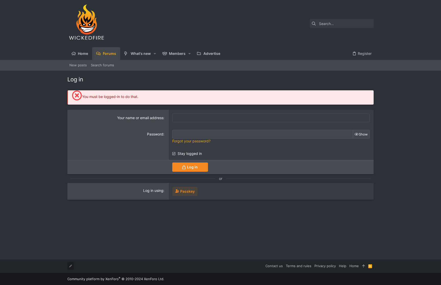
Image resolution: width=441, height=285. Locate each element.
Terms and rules (298, 266)
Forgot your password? (191, 141)
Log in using (153, 190)
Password (155, 134)
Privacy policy (325, 266)
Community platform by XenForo (115, 279)
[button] (154, 53)
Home (354, 266)
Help (342, 266)
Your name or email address (140, 118)
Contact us (274, 266)
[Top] (363, 266)
